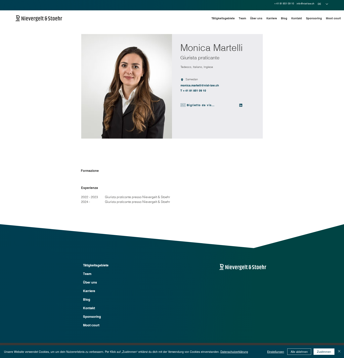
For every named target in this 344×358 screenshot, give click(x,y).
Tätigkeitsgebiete (95, 265)
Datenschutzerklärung (234, 352)
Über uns (90, 282)
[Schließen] (339, 351)
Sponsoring (92, 317)
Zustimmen (324, 352)
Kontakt (89, 308)
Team (87, 274)
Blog (86, 299)
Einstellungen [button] (275, 352)
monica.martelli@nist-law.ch (200, 85)
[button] (223, 18)
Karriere (89, 291)
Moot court (91, 325)
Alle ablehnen (299, 352)
